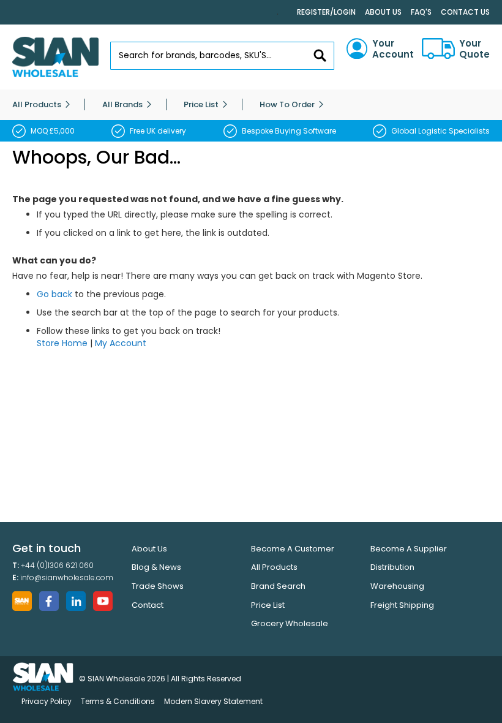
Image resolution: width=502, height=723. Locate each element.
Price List (268, 605)
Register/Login (326, 12)
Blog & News (156, 567)
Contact (147, 605)
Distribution (392, 567)
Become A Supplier (408, 549)
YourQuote (474, 49)
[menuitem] (36, 104)
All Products (274, 567)
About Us (383, 12)
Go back (54, 294)
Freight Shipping (402, 605)
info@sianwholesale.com (66, 577)
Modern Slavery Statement (213, 701)
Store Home (62, 343)
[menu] (251, 104)
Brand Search (278, 586)
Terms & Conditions (118, 701)
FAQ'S (421, 12)
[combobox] (222, 56)
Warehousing (397, 586)
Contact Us (465, 12)
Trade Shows (158, 586)
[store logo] (55, 57)
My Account (120, 343)
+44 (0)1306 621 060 (57, 565)
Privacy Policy (46, 701)
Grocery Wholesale (289, 623)
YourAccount (393, 49)
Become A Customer (292, 549)
